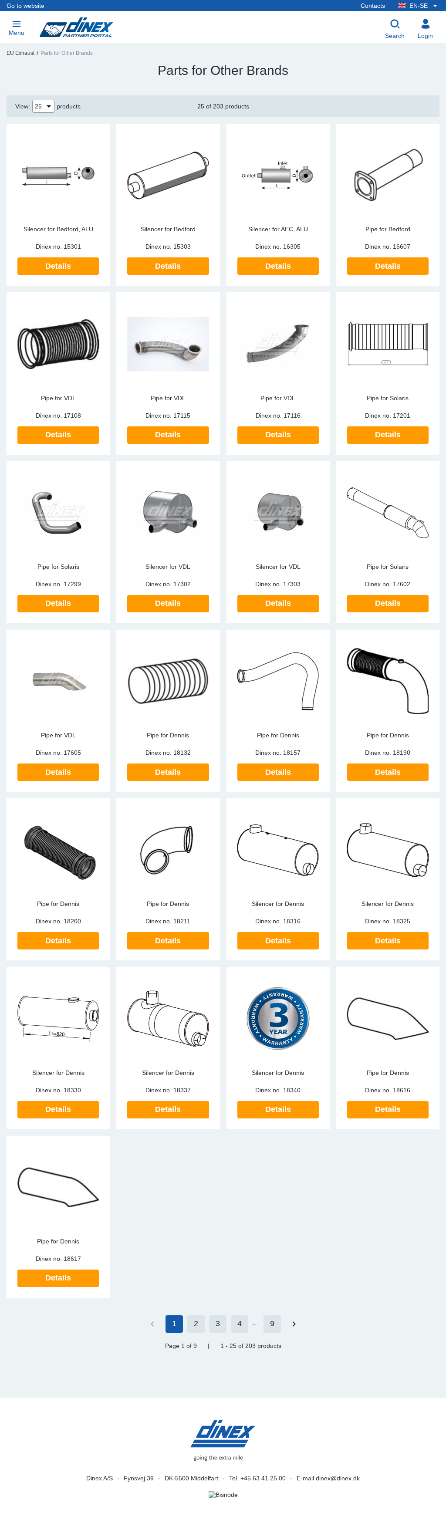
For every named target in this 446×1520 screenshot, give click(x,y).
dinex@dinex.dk (338, 1478)
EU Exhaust (20, 53)
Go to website (25, 5)
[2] (294, 1324)
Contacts (373, 5)
